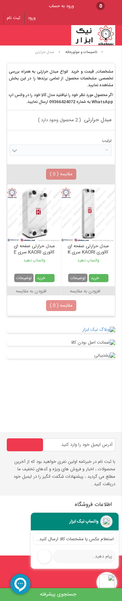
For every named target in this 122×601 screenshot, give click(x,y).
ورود (32, 18)
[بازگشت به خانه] (110, 52)
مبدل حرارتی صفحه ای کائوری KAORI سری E (34, 249)
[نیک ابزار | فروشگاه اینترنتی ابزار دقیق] (93, 44)
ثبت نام (13, 18)
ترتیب (106, 140)
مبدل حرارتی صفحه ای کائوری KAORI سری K (88, 249)
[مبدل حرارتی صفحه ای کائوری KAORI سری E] (34, 214)
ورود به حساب (61, 6)
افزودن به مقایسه (85, 291)
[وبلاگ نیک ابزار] (61, 330)
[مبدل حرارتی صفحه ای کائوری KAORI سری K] (88, 214)
